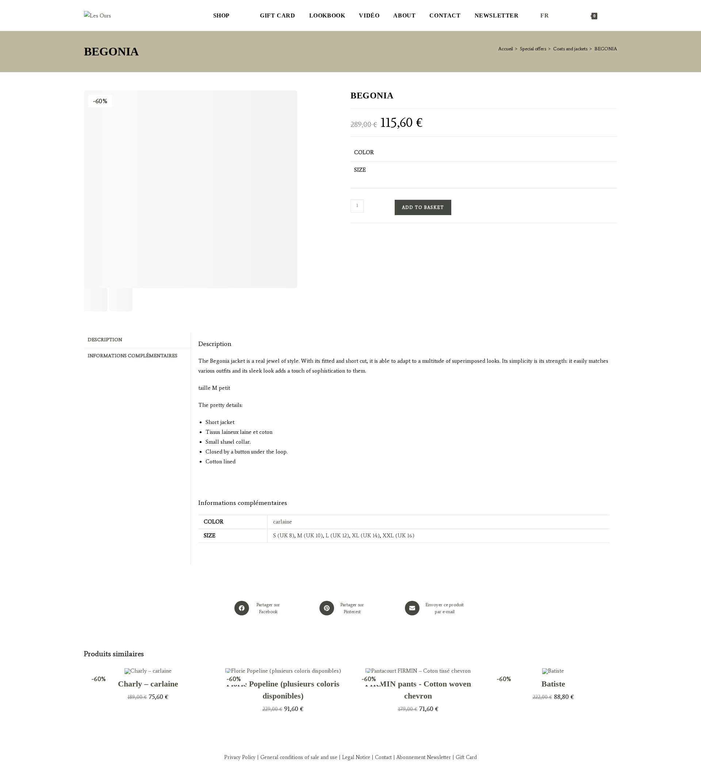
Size (360, 170)
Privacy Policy (240, 757)
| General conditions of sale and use (296, 757)
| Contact (381, 757)
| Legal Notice (353, 757)
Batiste (553, 683)
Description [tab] (105, 339)
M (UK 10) (310, 535)
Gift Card (466, 757)
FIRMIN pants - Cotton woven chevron (418, 689)
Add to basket (423, 207)
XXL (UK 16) (398, 535)
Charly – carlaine (148, 683)
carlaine (282, 521)
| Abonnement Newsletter (422, 757)
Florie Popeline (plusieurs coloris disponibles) (283, 689)
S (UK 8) (283, 535)
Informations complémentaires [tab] (132, 356)
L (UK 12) (337, 535)
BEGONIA (605, 48)
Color (364, 152)
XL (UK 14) (366, 535)
